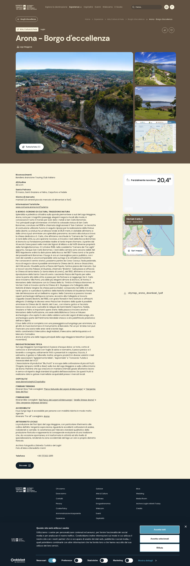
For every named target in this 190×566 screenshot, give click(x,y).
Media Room (141, 498)
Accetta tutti (160, 529)
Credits (139, 508)
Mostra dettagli (145, 560)
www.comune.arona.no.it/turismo (32, 207)
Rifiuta (159, 548)
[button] (148, 232)
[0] (171, 30)
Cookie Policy (61, 508)
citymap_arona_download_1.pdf (145, 293)
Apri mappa (136, 250)
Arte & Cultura (102, 493)
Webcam (100, 508)
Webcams (108, 7)
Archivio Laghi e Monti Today (148, 503)
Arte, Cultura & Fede (115, 19)
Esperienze (74, 7)
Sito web (23, 465)
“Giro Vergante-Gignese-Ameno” (32, 402)
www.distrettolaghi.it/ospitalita (30, 381)
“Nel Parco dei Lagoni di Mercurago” (56, 399)
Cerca (133, 7)
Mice (138, 489)
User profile (166, 7)
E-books (118, 7)
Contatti (59, 498)
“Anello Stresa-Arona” (84, 399)
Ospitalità (88, 7)
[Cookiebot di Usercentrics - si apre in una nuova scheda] (18, 560)
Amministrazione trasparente (68, 513)
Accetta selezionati (159, 539)
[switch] (78, 560)
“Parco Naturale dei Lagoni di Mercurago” (63, 389)
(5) (33, 147)
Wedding (140, 493)
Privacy (59, 503)
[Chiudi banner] (186, 527)
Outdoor (99, 489)
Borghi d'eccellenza (28, 19)
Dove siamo (61, 493)
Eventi (98, 7)
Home (87, 19)
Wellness (99, 498)
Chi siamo (60, 489)
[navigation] (172, 7)
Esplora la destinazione (56, 7)
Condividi (165, 30)
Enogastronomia (103, 503)
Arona (47, 416)
